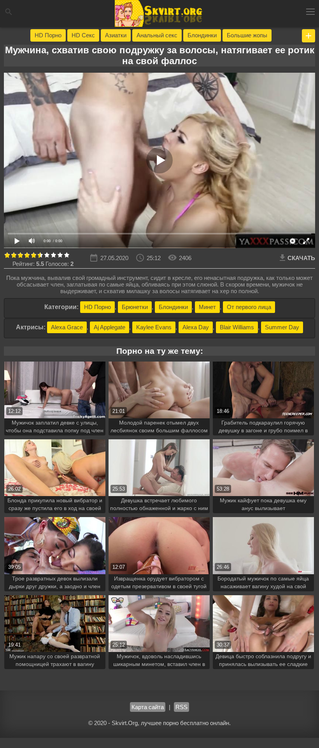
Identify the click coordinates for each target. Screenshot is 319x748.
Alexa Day (195, 327)
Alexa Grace (67, 327)
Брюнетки (135, 307)
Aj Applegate (109, 327)
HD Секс (83, 35)
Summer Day (282, 327)
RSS (181, 707)
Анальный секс (157, 35)
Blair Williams (237, 327)
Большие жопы (247, 35)
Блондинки (202, 35)
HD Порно (48, 35)
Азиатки (115, 35)
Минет (207, 307)
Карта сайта (147, 707)
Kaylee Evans (154, 327)
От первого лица (249, 307)
